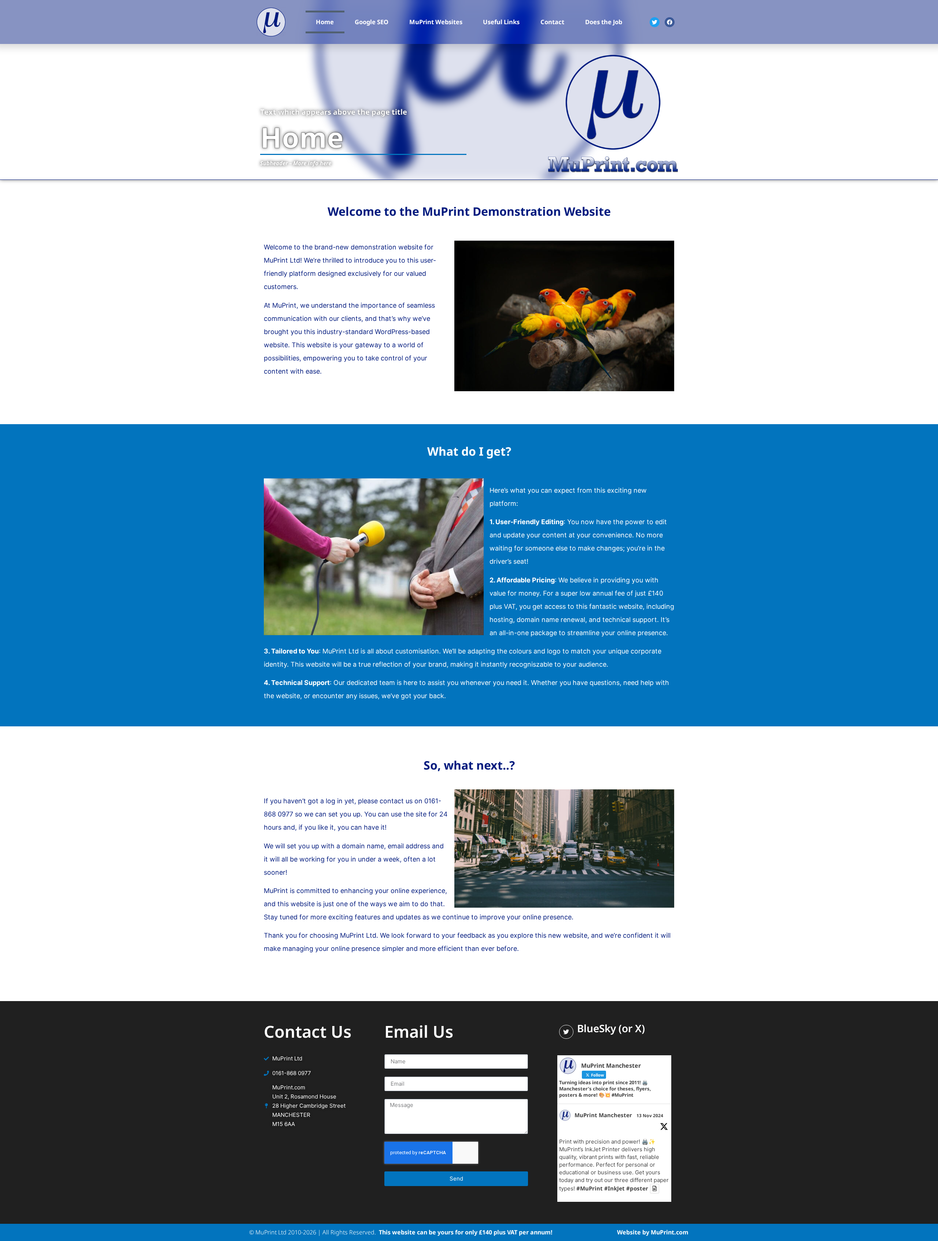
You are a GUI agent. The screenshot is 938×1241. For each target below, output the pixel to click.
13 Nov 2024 (649, 1115)
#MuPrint (589, 1188)
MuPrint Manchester (603, 1115)
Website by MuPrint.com (652, 1232)
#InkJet (614, 1188)
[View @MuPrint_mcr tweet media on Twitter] (654, 1188)
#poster (637, 1188)
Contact (552, 22)
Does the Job (603, 22)
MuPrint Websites (435, 22)
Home (325, 22)
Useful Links (501, 22)
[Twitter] (655, 22)
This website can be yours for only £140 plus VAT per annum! (465, 1232)
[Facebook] (670, 22)
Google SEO (371, 22)
